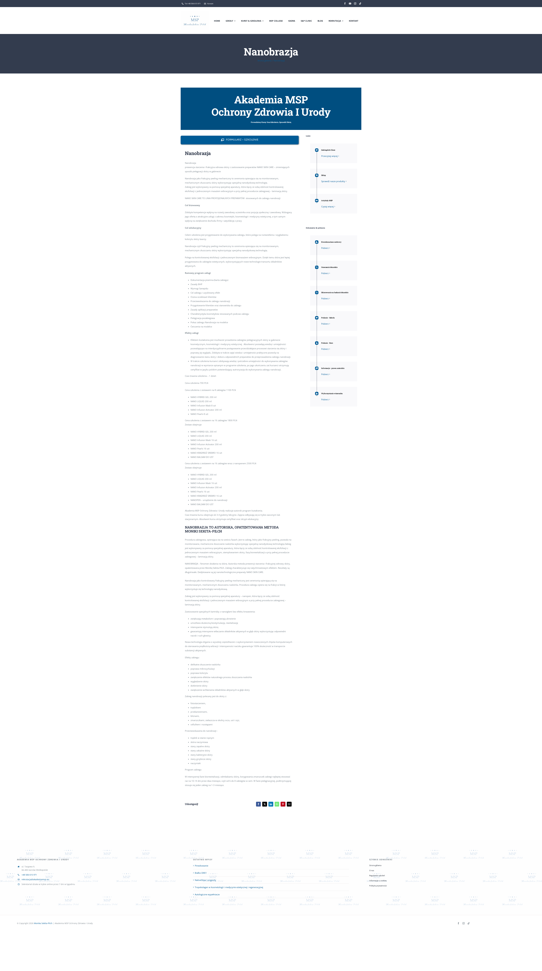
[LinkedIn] (271, 804)
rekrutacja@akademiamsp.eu (35, 879)
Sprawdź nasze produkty (333, 181)
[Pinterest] (283, 804)
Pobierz (325, 248)
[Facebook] (258, 804)
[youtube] (350, 3)
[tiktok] (360, 3)
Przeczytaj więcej (329, 156)
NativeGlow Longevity (205, 880)
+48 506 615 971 (29, 874)
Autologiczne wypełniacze (207, 894)
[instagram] (355, 3)
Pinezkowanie (201, 865)
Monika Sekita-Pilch (43, 923)
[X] (265, 804)
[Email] (289, 804)
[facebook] (345, 3)
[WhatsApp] (277, 804)
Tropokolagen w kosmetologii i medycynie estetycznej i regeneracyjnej (229, 887)
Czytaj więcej (327, 206)
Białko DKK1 (201, 872)
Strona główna (264, 60)
